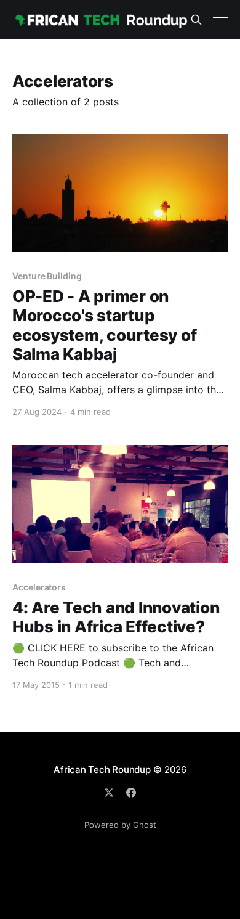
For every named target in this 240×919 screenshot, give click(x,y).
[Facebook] (131, 793)
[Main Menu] (220, 19)
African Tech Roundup (102, 769)
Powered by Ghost (120, 825)
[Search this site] (196, 20)
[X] (109, 793)
